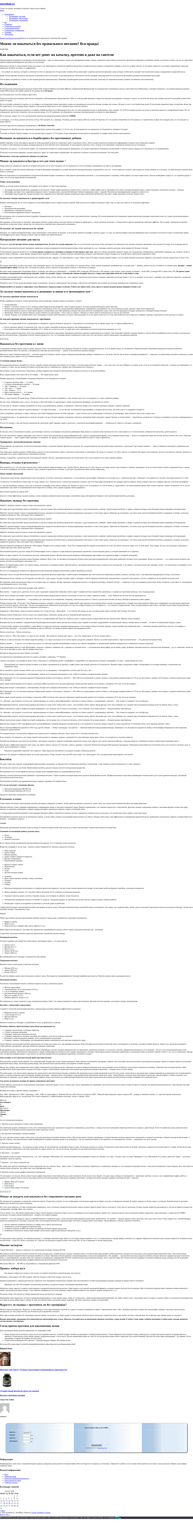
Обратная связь (10, 1476)
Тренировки (9, 14)
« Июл (2, 1511)
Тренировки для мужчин (18, 18)
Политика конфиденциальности (16, 1478)
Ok (117, 1518)
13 (9, 1501)
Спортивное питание (12, 26)
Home (2, 38)
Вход (6, 1474)
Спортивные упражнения (14, 30)
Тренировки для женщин (18, 20)
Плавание (8, 24)
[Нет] (120, 1518)
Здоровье (7, 32)
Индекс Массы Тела (102, 1448)
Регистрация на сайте (12, 1480)
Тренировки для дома (17, 16)
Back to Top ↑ (5, 1515)
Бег (5, 22)
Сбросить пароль (10, 1482)
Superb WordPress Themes (40, 1513)
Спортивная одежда (12, 28)
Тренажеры (8, 34)
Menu (2, 10)
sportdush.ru (7, 3)
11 (4, 1501)
